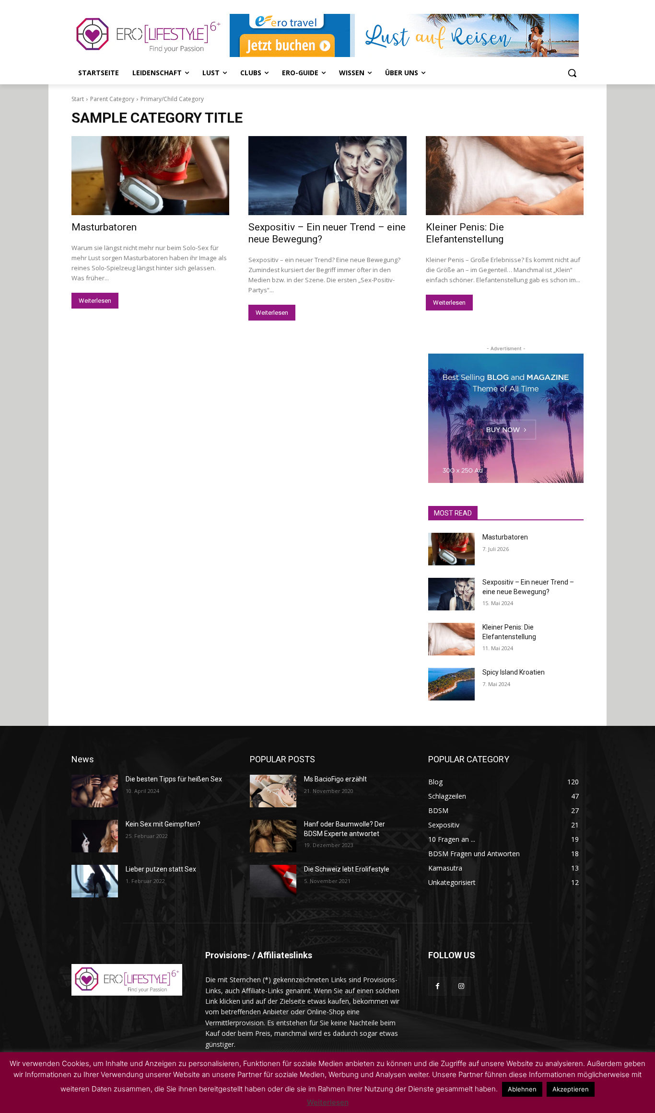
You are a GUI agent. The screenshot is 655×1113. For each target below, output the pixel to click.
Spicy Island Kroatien (513, 672)
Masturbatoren (104, 227)
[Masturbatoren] (150, 175)
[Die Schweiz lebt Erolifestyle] (273, 881)
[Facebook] (437, 986)
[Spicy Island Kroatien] (451, 684)
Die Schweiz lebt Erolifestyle (346, 869)
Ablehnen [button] (522, 1089)
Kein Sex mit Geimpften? (163, 824)
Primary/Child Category (172, 99)
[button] (572, 72)
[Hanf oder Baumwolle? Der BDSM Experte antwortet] (273, 836)
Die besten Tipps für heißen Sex (174, 779)
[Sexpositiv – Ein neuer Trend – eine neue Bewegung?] (327, 175)
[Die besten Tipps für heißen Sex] (94, 791)
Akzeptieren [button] (570, 1089)
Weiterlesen (95, 300)
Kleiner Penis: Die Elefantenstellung (465, 233)
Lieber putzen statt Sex (161, 869)
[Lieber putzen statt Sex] (94, 881)
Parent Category (112, 99)
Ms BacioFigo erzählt (335, 779)
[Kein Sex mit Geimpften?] (94, 836)
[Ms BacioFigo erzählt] (273, 791)
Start (77, 99)
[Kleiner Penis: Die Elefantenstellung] (505, 175)
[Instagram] (461, 986)
